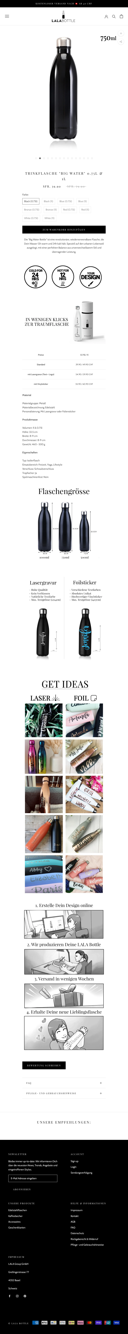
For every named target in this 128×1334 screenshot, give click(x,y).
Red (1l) (85, 209)
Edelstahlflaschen (17, 1210)
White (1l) (49, 218)
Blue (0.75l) (66, 201)
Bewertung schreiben (44, 1065)
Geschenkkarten (16, 1227)
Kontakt (74, 1216)
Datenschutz (77, 1233)
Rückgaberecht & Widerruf (84, 1239)
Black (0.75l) (31, 201)
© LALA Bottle (18, 1323)
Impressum (76, 1210)
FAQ (29, 1082)
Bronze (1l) (51, 209)
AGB (73, 1221)
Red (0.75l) (69, 209)
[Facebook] (9, 1296)
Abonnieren (22, 1189)
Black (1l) (48, 201)
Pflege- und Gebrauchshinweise (51, 1093)
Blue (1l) (82, 201)
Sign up (74, 1161)
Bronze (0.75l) (31, 209)
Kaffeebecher (15, 1216)
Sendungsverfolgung (81, 1172)
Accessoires (14, 1221)
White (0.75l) (31, 218)
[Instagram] (17, 1296)
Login (73, 1166)
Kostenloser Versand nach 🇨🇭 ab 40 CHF (64, 3)
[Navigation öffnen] (7, 16)
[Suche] (114, 16)
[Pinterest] (25, 1296)
